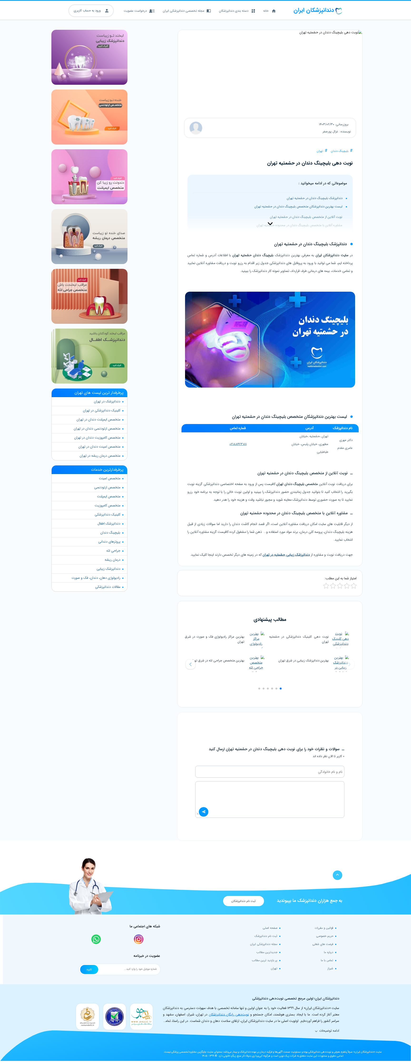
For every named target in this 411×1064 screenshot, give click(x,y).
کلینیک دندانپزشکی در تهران (101, 410)
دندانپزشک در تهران (107, 401)
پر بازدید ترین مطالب (264, 960)
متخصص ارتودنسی (107, 487)
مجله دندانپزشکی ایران (263, 944)
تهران (320, 151)
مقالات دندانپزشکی (107, 586)
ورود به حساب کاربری (88, 10)
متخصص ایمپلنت (108, 496)
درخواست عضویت (135, 10)
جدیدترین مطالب (266, 952)
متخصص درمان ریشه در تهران (100, 455)
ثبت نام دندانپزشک (265, 936)
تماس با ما (327, 960)
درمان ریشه (112, 559)
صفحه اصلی (270, 928)
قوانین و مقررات (324, 928)
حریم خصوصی (324, 936)
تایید (89, 969)
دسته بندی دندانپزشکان (233, 10)
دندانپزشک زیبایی (108, 568)
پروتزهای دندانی (109, 541)
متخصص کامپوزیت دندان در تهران (97, 437)
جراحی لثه (113, 550)
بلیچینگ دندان (339, 151)
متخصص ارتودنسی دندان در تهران (97, 428)
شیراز (330, 968)
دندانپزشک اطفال (109, 523)
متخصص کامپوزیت (107, 505)
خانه (266, 10)
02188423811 (238, 444)
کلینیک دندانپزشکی (107, 514)
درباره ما (328, 952)
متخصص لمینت (109, 478)
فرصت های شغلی (322, 944)
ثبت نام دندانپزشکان (243, 901)
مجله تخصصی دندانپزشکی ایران (183, 10)
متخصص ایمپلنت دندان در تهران (98, 419)
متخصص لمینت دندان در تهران (99, 446)
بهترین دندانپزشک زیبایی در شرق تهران (304, 660)
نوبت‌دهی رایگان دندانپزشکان (229, 1014)
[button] (190, 664)
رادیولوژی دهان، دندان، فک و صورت (96, 577)
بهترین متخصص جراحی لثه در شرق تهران (217, 660)
